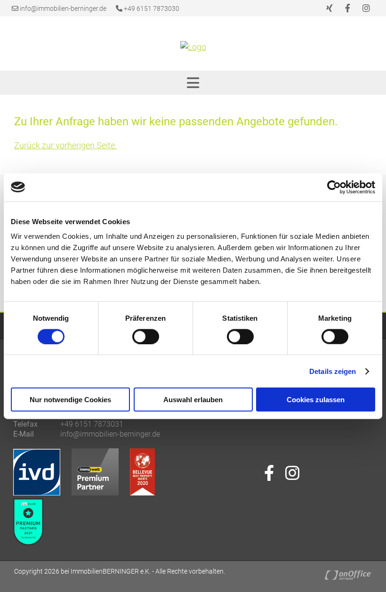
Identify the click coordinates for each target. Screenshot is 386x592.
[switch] (145, 336)
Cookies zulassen (316, 400)
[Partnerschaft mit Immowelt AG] (100, 492)
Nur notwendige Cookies (70, 400)
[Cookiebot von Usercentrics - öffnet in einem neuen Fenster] (334, 187)
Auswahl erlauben (193, 400)
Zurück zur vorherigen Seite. (65, 145)
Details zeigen (332, 371)
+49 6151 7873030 (150, 8)
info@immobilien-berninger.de (63, 8)
